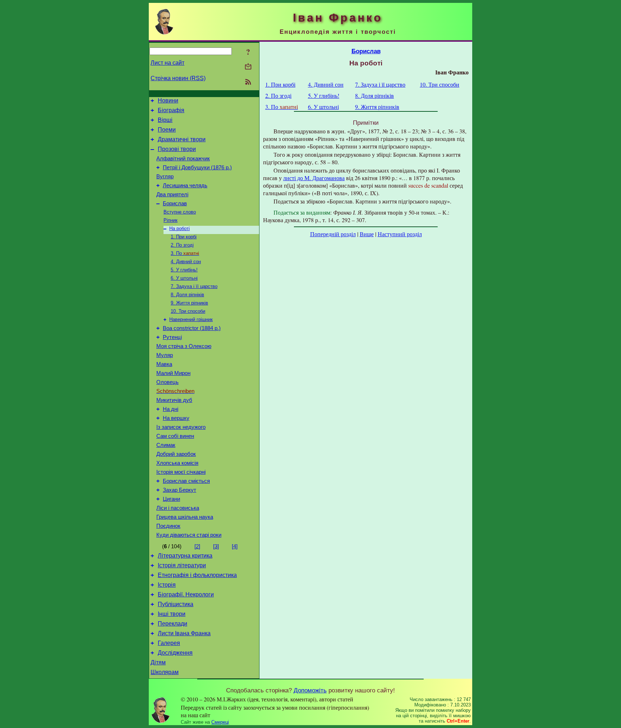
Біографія (171, 110)
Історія (167, 585)
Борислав (175, 203)
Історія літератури (182, 565)
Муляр (164, 355)
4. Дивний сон (186, 261)
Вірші (165, 120)
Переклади (172, 624)
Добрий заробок (176, 454)
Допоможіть (310, 690)
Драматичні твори (182, 139)
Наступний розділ (400, 234)
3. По (185, 253)
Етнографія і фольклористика (197, 575)
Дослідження (175, 653)
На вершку (176, 418)
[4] (235, 546)
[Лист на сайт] (248, 67)
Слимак (165, 445)
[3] (216, 546)
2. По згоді (182, 245)
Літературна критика (185, 556)
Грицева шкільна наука (184, 517)
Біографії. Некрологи (186, 594)
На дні (170, 409)
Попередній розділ (333, 234)
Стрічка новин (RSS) (178, 78)
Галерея (169, 643)
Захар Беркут (179, 490)
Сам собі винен (175, 436)
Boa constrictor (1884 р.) (192, 328)
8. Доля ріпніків (187, 294)
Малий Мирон (173, 373)
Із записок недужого (181, 427)
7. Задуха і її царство (194, 286)
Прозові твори (177, 149)
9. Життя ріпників (189, 303)
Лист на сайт (167, 63)
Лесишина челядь (185, 185)
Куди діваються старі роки (188, 535)
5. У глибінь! (184, 270)
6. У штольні (184, 278)
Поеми (167, 130)
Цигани (171, 499)
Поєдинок (168, 526)
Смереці (220, 722)
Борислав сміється (186, 481)
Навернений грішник (191, 319)
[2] (197, 546)
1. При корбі (184, 236)
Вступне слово (180, 212)
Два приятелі (172, 194)
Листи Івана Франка (184, 633)
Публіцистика (175, 604)
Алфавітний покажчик (183, 158)
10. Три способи (188, 311)
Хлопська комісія (177, 463)
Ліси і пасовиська (177, 508)
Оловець (167, 382)
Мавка (164, 364)
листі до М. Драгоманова (314, 178)
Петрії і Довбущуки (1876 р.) (197, 167)
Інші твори (171, 614)
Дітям (158, 662)
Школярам (165, 672)
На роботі (179, 228)
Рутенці (172, 337)
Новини (168, 100)
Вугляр (165, 176)
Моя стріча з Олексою (183, 346)
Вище (367, 234)
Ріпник (171, 220)
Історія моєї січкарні (181, 472)
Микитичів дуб (174, 400)
